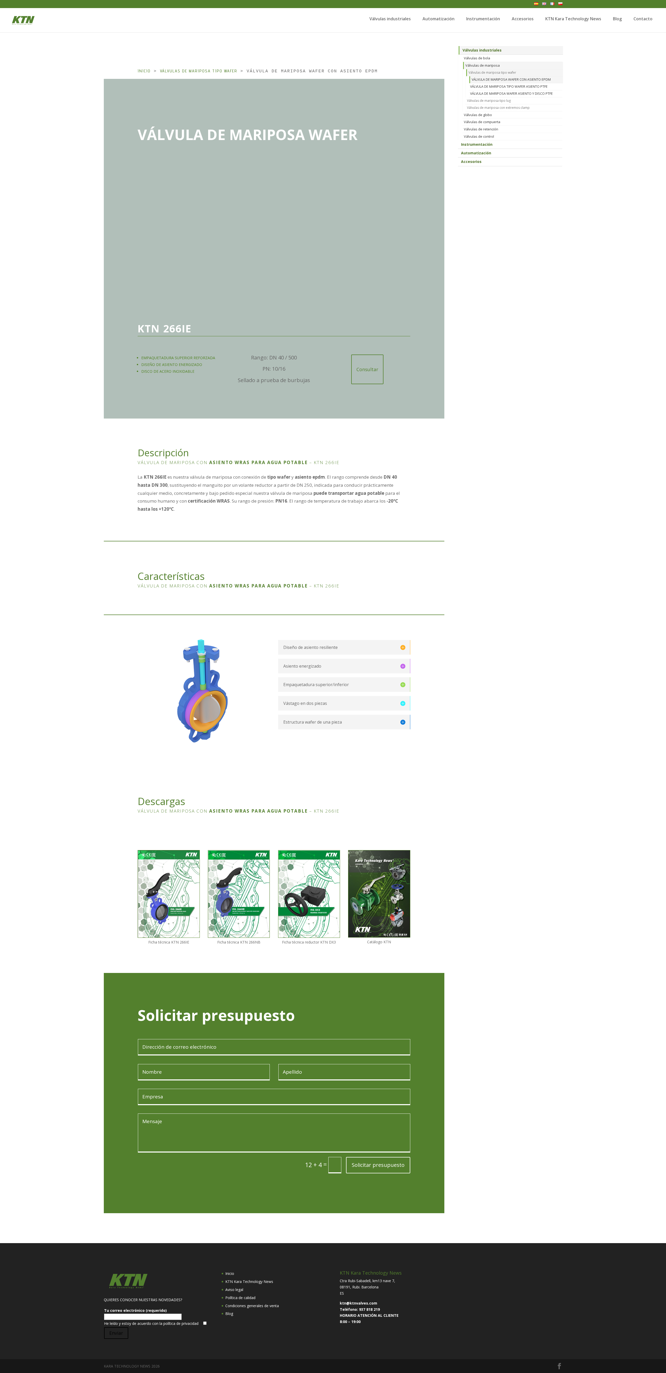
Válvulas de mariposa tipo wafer (198, 70)
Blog (617, 19)
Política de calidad (240, 1297)
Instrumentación (483, 19)
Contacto (642, 19)
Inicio (144, 70)
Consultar (367, 369)
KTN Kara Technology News (573, 19)
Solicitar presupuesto (378, 1164)
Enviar (116, 1333)
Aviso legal (234, 1289)
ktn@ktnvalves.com (358, 1303)
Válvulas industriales (390, 19)
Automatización (438, 19)
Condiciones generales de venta (252, 1305)
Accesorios (523, 19)
